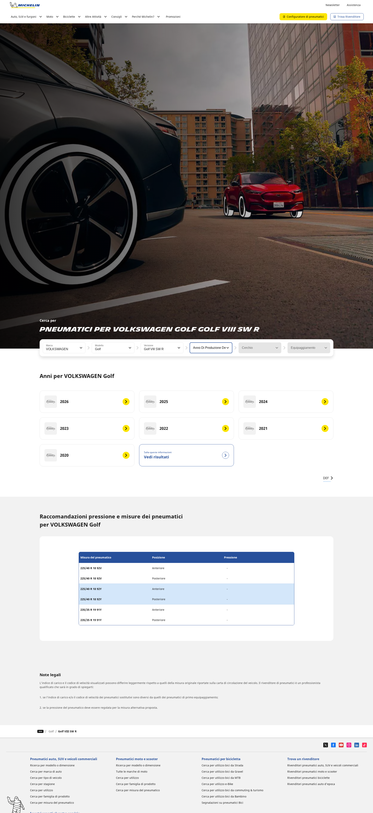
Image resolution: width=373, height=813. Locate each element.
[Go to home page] (24, 5)
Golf (51, 731)
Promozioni (173, 16)
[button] (80, 348)
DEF (326, 478)
